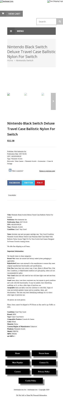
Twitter (28, 182)
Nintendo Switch (24, 60)
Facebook (14, 182)
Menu (20, 31)
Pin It (40, 182)
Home (10, 60)
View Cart (14, 13)
